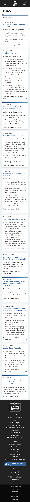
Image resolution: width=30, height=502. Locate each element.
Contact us (15, 457)
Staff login (15, 499)
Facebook (16, 472)
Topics (15, 420)
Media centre (15, 449)
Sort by (4, 14)
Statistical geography (15, 425)
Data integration (15, 433)
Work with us (15, 447)
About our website (15, 444)
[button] (5, 3)
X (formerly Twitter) (16, 477)
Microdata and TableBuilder (15, 428)
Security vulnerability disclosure (15, 459)
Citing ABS (15, 452)
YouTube (16, 482)
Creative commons (15, 487)
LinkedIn (16, 479)
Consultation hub (15, 454)
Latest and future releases (15, 418)
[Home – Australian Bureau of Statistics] (15, 407)
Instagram (16, 474)
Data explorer (15, 430)
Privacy (15, 494)
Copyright (15, 489)
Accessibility (15, 497)
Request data (15, 435)
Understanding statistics (15, 437)
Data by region (15, 423)
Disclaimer (15, 492)
